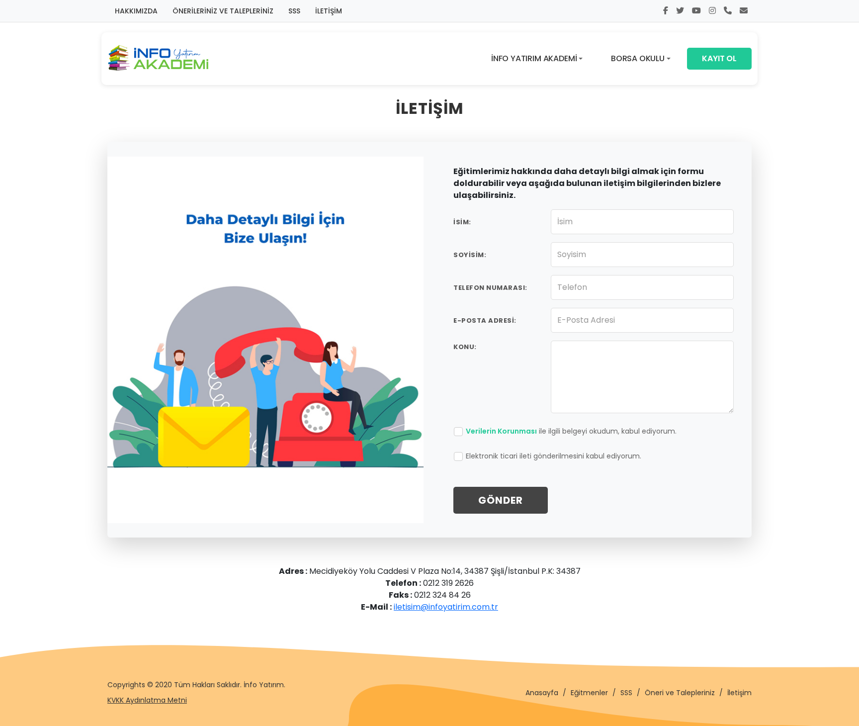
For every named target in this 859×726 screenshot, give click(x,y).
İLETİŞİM (328, 11)
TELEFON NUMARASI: (490, 287)
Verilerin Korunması (501, 431)
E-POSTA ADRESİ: (484, 320)
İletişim (739, 693)
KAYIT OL (719, 58)
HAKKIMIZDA (136, 11)
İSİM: (462, 222)
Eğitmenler (589, 693)
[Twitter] (680, 11)
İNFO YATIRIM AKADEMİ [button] (534, 58)
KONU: (465, 347)
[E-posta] (744, 11)
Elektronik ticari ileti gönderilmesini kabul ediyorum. (553, 456)
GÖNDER (500, 500)
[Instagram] (712, 11)
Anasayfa (541, 693)
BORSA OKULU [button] (638, 58)
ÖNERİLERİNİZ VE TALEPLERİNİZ (222, 11)
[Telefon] (728, 11)
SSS (294, 11)
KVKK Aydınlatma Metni (147, 700)
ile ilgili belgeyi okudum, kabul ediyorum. (571, 431)
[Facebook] (665, 11)
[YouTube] (696, 11)
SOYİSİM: (469, 255)
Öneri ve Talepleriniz (680, 693)
